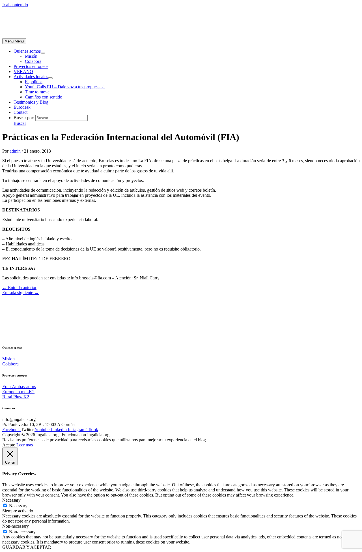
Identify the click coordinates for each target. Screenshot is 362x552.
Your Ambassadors (19, 386)
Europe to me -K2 (18, 391)
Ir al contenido (15, 4)
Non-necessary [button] (15, 526)
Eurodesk (22, 107)
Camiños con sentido (43, 97)
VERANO (23, 71)
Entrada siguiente (20, 292)
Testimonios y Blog (31, 102)
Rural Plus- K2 (15, 396)
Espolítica (33, 81)
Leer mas (24, 444)
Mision (8, 358)
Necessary (18, 505)
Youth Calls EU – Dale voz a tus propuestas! (65, 86)
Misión (31, 56)
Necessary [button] (11, 500)
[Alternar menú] (43, 53)
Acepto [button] (8, 444)
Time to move (37, 91)
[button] (20, 123)
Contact (20, 112)
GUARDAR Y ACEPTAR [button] (26, 547)
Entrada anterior (19, 287)
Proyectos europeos (31, 66)
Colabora (33, 61)
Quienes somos (27, 51)
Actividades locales (31, 76)
